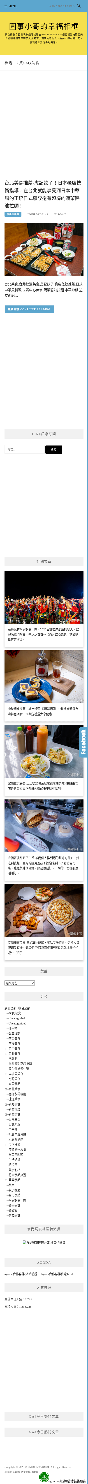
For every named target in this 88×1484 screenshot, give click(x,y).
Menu (13, 6)
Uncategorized (17, 1023)
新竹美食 (14, 1114)
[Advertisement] (44, 130)
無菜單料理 (16, 1155)
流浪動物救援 (17, 1149)
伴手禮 (13, 1028)
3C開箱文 (15, 1013)
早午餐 (13, 1129)
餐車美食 (14, 1205)
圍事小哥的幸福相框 (44, 26)
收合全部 (24, 1008)
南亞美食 (14, 1038)
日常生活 (14, 1119)
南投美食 (14, 1043)
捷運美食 (14, 1099)
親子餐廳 (14, 1190)
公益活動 (14, 1033)
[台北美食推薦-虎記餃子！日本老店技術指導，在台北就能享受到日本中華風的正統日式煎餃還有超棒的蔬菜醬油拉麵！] (44, 249)
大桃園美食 (16, 1074)
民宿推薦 (14, 1144)
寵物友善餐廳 (17, 1094)
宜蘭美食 (14, 1089)
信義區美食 (13, 214)
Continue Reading (35, 309)
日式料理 (14, 1124)
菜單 (11, 1185)
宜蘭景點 (14, 1084)
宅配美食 (14, 1079)
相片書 (13, 1165)
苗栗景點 (14, 1180)
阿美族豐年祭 (17, 1200)
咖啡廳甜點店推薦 (20, 1063)
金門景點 (14, 1195)
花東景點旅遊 (17, 1175)
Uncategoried (17, 1018)
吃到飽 (13, 1058)
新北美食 (14, 1104)
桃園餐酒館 (16, 1139)
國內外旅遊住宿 (19, 1068)
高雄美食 (14, 1215)
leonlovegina (37, 214)
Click (83, 742)
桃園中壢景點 (17, 1134)
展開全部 (10, 1008)
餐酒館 (13, 1210)
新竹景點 (14, 1109)
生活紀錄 (14, 1160)
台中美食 (14, 1048)
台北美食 (14, 1053)
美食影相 (14, 1170)
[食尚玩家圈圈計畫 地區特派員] (44, 1244)
